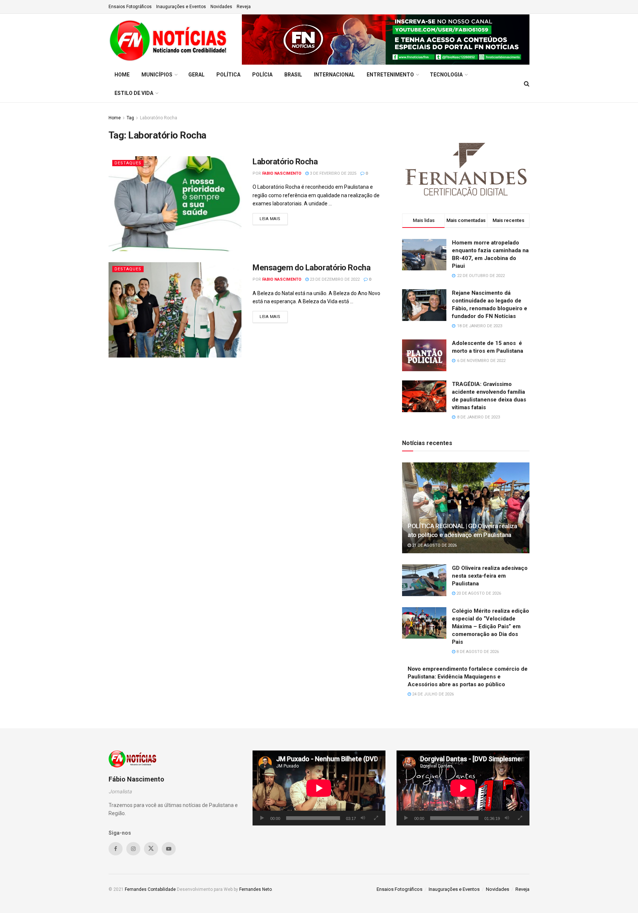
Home (122, 75)
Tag (130, 117)
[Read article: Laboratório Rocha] (175, 203)
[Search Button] (526, 84)
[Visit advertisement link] (385, 39)
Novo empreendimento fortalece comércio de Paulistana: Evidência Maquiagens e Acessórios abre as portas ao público (468, 677)
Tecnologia (446, 75)
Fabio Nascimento (281, 173)
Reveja (244, 6)
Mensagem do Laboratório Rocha (311, 267)
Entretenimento (390, 75)
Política (228, 75)
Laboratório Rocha (158, 117)
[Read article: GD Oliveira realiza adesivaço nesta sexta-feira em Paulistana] (424, 580)
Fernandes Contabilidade (150, 889)
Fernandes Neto (255, 889)
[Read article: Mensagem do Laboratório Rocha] (175, 309)
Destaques (127, 163)
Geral (196, 75)
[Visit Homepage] (170, 40)
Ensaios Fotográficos (130, 6)
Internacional (334, 75)
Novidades (221, 6)
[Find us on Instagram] (133, 848)
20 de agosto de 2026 (478, 593)
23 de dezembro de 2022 (334, 279)
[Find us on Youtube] (169, 848)
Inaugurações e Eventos (181, 6)
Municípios (156, 75)
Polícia (262, 75)
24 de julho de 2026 (432, 694)
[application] (319, 787)
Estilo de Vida (133, 93)
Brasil (293, 75)
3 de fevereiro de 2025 (332, 173)
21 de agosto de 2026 (434, 545)
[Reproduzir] (262, 818)
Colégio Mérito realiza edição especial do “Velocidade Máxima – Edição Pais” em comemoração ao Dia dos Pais (490, 626)
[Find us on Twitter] (151, 848)
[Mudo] (363, 818)
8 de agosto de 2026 (477, 651)
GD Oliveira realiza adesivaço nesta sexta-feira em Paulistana (490, 576)
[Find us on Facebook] (116, 848)
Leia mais (274, 218)
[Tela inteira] (376, 818)
